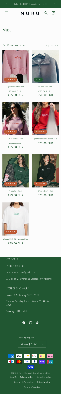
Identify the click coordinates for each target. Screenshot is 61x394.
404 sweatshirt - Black (45, 191)
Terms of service (32, 387)
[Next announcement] (55, 4)
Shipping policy (44, 377)
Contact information (24, 382)
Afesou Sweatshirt (15, 191)
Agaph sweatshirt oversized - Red (45, 138)
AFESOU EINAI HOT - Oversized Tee (15, 239)
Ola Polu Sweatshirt (45, 86)
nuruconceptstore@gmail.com (22, 272)
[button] (6, 12)
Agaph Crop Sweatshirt (15, 86)
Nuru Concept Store (28, 373)
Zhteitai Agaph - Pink (15, 138)
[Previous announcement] (6, 4)
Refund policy (43, 382)
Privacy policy (27, 377)
